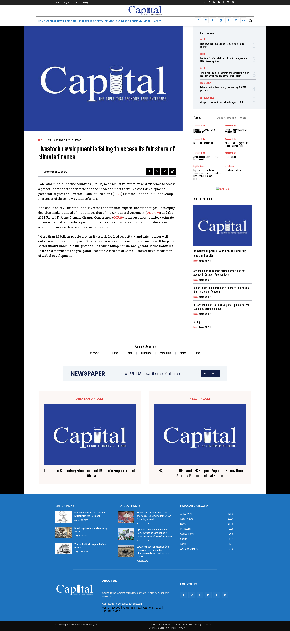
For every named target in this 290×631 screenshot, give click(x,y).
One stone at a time (233, 170)
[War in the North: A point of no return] (63, 548)
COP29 (118, 217)
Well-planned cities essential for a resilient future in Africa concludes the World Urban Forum (224, 74)
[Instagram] (209, 2)
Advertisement (226, 117)
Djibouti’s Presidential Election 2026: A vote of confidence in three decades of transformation (154, 532)
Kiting (196, 322)
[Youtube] (233, 2)
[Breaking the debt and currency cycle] (63, 532)
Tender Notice (230, 156)
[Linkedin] (214, 2)
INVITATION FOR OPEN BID (203, 143)
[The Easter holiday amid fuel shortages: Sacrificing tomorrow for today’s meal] (126, 517)
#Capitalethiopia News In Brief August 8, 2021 (222, 102)
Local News (205, 83)
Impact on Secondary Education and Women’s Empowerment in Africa (90, 473)
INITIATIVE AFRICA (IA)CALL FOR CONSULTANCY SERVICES (237, 145)
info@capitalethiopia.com (129, 603)
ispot (41, 139)
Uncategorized (207, 97)
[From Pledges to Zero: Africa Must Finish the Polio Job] (63, 517)
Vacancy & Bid (199, 126)
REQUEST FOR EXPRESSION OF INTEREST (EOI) (204, 131)
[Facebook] (205, 2)
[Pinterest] (164, 171)
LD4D (117, 194)
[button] (250, 21)
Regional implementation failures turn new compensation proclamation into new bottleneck (207, 174)
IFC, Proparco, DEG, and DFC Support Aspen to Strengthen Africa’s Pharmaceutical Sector (200, 473)
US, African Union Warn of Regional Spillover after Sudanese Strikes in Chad (221, 306)
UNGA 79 (153, 213)
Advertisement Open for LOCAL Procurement (206, 158)
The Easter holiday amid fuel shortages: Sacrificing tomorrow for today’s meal (154, 516)
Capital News (199, 166)
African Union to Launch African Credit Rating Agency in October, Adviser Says (219, 272)
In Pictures (229, 166)
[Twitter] (228, 2)
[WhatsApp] (172, 171)
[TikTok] (223, 2)
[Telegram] (219, 2)
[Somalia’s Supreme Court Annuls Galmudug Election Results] (222, 225)
